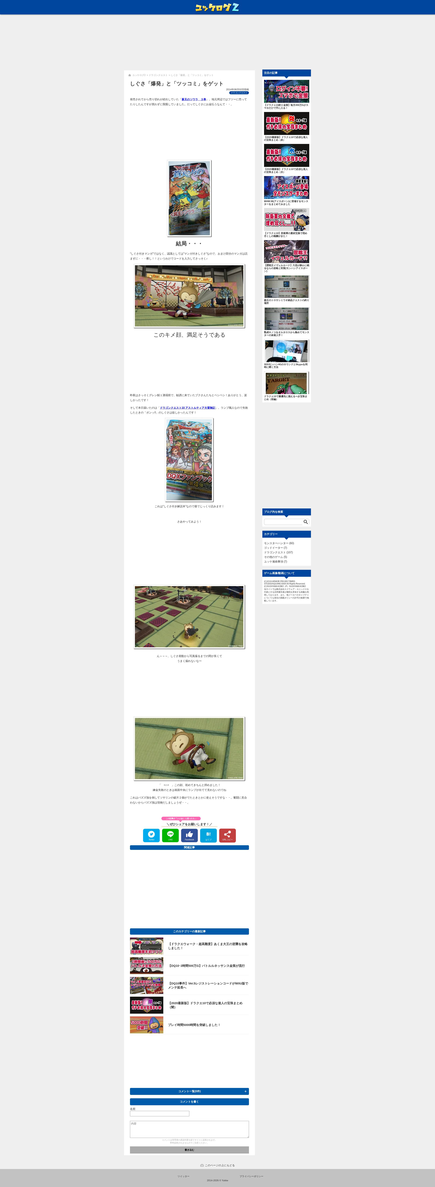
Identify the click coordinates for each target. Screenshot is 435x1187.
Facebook (189, 839)
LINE (170, 839)
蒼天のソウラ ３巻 (194, 99)
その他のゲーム (273, 557)
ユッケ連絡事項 (273, 561)
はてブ (208, 839)
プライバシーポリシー (251, 1176)
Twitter (151, 839)
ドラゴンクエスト (239, 93)
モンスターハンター (276, 543)
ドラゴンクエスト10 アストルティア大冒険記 (187, 407)
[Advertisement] (217, 44)
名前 (132, 1108)
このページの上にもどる (220, 1165)
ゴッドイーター (273, 547)
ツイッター (183, 1176)
